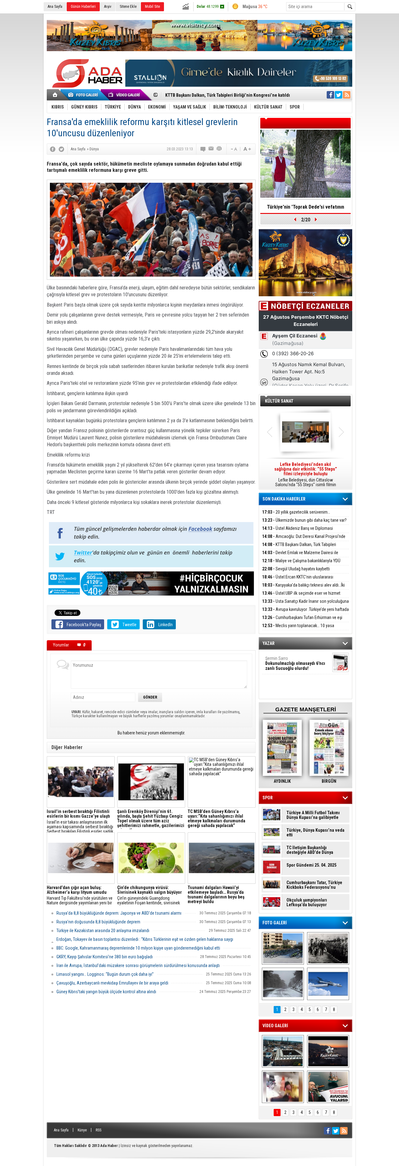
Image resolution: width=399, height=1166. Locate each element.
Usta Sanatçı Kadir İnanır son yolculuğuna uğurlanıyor (305, 605)
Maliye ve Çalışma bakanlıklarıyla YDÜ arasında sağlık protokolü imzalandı (301, 564)
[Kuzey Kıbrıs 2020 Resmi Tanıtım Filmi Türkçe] (328, 1051)
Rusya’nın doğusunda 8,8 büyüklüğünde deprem (98, 921)
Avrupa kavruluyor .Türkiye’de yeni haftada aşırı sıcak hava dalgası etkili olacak (305, 613)
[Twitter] (61, 149)
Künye (82, 1130)
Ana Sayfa (55, 6)
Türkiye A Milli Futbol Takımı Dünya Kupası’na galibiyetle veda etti (313, 815)
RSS (98, 1130)
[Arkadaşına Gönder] (211, 149)
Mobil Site (152, 6)
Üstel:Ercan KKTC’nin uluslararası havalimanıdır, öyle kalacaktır (297, 580)
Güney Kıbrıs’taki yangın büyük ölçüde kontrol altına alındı (106, 991)
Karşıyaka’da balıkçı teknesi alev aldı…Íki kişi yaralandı (303, 589)
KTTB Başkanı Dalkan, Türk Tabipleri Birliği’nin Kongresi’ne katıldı (299, 548)
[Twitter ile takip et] (338, 95)
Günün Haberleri (83, 6)
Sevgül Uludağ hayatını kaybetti (296, 568)
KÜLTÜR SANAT (279, 401)
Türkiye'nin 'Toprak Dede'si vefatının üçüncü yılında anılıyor (305, 209)
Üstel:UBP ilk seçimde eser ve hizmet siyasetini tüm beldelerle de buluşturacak (301, 597)
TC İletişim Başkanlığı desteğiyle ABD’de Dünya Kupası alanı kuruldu (309, 850)
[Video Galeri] (124, 94)
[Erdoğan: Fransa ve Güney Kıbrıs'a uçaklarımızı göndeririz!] (328, 1087)
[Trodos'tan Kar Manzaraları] (283, 984)
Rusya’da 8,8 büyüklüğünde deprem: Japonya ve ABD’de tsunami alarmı (118, 913)
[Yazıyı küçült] (233, 149)
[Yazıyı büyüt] (247, 149)
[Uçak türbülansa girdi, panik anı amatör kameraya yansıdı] (283, 1087)
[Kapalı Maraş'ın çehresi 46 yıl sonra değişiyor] (283, 948)
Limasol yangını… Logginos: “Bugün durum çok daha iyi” (105, 974)
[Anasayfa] (55, 94)
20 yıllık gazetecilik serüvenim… (296, 512)
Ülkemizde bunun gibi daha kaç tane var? (304, 520)
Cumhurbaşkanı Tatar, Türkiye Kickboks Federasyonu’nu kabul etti (314, 885)
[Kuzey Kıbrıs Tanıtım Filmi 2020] (283, 1051)
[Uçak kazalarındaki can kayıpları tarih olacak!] (328, 984)
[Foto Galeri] (84, 94)
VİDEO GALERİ (275, 1025)
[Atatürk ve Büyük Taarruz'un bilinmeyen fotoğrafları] (328, 948)
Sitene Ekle (128, 6)
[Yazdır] (219, 149)
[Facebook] (52, 149)
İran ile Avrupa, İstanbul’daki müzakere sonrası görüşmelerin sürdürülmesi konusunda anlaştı (138, 965)
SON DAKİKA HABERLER (283, 498)
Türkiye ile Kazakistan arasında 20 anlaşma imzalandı (102, 930)
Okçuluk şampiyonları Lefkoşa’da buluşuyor (306, 902)
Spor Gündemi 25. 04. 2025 (311, 865)
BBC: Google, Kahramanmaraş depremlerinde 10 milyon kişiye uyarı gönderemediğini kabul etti (138, 948)
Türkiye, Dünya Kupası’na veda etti (315, 832)
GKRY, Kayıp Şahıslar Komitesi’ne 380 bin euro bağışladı (104, 956)
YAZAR (268, 643)
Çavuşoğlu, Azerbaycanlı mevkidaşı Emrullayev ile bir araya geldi (112, 982)
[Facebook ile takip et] (330, 95)
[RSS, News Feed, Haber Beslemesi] (346, 95)
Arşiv (107, 6)
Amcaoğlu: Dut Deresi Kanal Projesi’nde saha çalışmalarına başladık (303, 540)
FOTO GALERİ (274, 922)
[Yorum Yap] (203, 149)
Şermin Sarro (295, 663)
